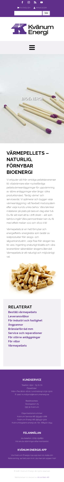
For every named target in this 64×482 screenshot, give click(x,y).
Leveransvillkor (18, 316)
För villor (14, 341)
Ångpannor (15, 324)
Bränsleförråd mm (20, 329)
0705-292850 (37, 438)
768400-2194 (46, 423)
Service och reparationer (25, 333)
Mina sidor (41, 8)
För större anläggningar (24, 337)
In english (25, 8)
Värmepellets (17, 345)
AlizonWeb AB (43, 477)
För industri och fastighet (25, 320)
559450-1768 (41, 416)
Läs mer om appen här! (45, 458)
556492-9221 (41, 419)
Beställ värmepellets (22, 312)
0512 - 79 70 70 (35, 385)
